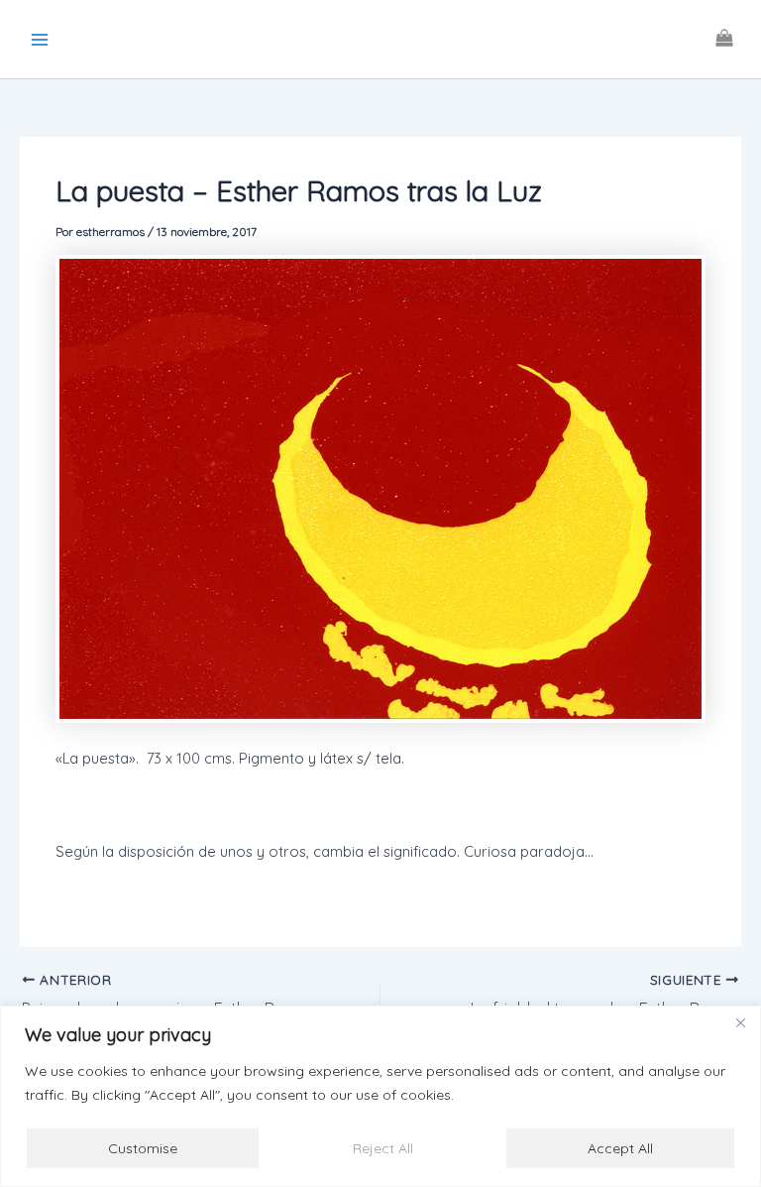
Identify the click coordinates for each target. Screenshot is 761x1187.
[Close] (740, 1022)
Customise (142, 1148)
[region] (380, 1096)
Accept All (620, 1148)
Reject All (383, 1148)
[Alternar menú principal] (39, 39)
